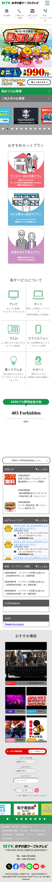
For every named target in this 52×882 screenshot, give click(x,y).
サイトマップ (21, 838)
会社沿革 (15, 827)
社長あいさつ (27, 827)
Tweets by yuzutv (14, 624)
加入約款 (24, 831)
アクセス (30, 834)
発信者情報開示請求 (10, 831)
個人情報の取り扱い (38, 831)
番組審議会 (20, 834)
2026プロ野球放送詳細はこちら (26, 460)
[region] (26, 56)
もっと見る (42, 469)
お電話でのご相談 (19, 16)
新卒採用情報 (7, 838)
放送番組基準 (7, 834)
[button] (26, 56)
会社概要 (5, 827)
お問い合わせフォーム (32, 16)
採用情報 (40, 834)
